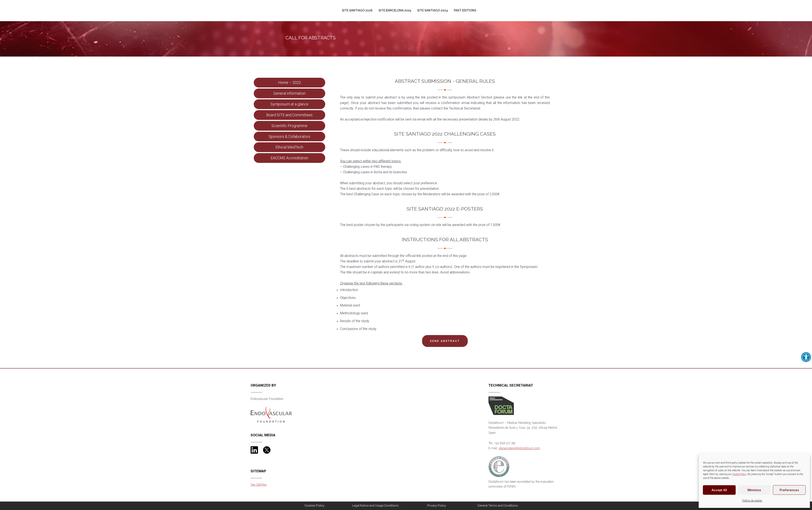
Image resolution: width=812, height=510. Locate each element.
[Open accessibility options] (806, 357)
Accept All (719, 490)
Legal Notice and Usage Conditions (375, 505)
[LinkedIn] (254, 449)
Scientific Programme (289, 125)
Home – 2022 (289, 82)
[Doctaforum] (501, 405)
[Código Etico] (498, 467)
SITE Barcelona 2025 (395, 10)
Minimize (754, 490)
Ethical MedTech (289, 147)
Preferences (789, 490)
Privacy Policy (436, 505)
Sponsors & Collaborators (289, 136)
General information (289, 93)
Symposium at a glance (289, 104)
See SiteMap (258, 484)
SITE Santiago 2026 (357, 10)
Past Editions (465, 10)
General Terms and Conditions (497, 505)
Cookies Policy (314, 505)
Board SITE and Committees (289, 115)
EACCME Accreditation (289, 158)
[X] (266, 449)
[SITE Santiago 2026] (288, 3)
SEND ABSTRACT (445, 340)
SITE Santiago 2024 (432, 10)
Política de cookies (752, 500)
